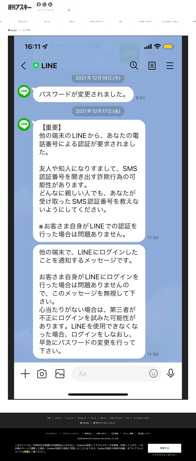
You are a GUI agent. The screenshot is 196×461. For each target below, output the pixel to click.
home (14, 30)
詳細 (26, 451)
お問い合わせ (101, 433)
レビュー (58, 418)
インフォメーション (159, 21)
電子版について (144, 433)
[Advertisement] (136, 7)
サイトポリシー (52, 433)
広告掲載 (114, 433)
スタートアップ (85, 21)
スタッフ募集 (128, 433)
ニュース (69, 418)
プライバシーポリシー (71, 433)
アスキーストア (134, 21)
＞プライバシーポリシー (164, 455)
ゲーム (37, 21)
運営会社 (88, 433)
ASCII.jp (86, 423)
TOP (49, 418)
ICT (110, 21)
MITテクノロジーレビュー (106, 423)
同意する (164, 448)
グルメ (61, 21)
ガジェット (12, 21)
